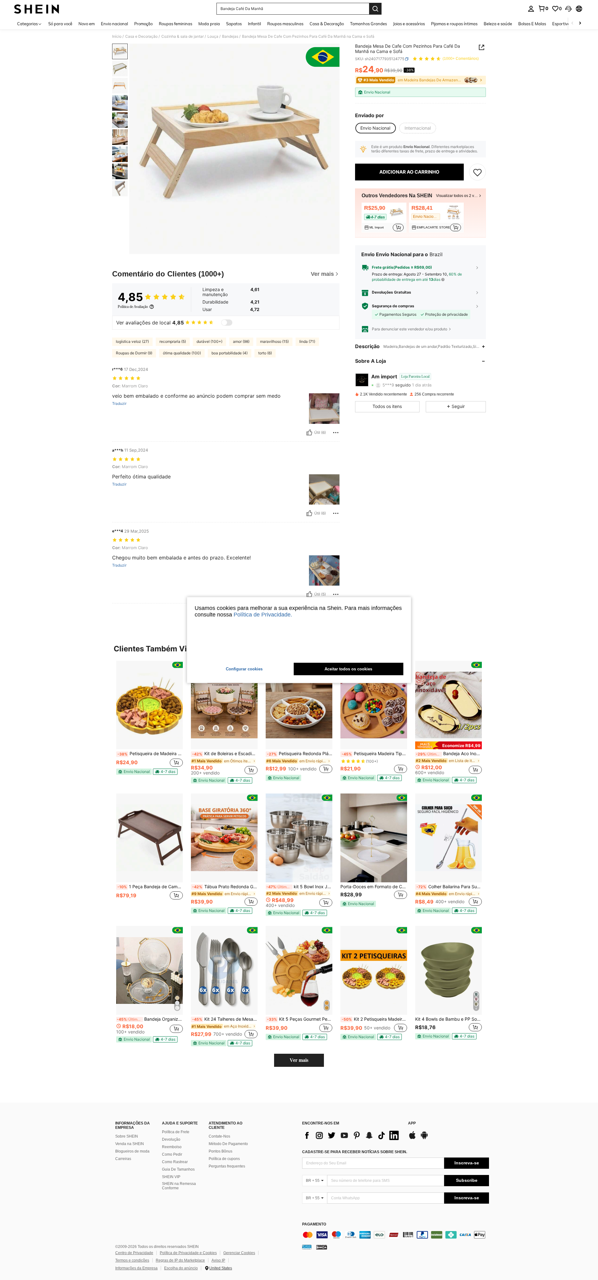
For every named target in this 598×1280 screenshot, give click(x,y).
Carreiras (123, 1159)
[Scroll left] (572, 23)
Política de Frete (175, 1132)
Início (116, 36)
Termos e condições (132, 1260)
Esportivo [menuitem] (561, 23)
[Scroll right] (580, 23)
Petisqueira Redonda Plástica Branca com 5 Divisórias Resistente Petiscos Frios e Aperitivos (299, 753)
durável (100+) (209, 341)
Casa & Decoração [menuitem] (327, 23)
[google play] (424, 1138)
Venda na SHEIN (129, 1144)
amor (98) (241, 341)
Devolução (171, 1139)
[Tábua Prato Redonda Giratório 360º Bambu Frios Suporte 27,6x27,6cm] (224, 837)
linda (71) (307, 341)
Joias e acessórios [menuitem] (409, 23)
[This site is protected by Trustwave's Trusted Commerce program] (306, 1247)
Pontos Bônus (220, 1151)
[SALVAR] (477, 172)
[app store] (412, 1138)
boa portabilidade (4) (229, 353)
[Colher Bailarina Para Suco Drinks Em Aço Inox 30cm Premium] (448, 837)
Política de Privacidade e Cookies (188, 1253)
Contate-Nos (219, 1136)
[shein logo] (36, 8)
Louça (212, 36)
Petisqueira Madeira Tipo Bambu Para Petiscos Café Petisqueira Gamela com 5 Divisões (374, 753)
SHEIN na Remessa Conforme (179, 1186)
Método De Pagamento (228, 1144)
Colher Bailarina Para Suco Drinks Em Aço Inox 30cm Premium (449, 886)
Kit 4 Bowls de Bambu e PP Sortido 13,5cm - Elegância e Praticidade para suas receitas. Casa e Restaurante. (448, 1019)
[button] (568, 8)
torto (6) (265, 353)
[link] (543, 8)
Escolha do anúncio (181, 1268)
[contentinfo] (395, 1235)
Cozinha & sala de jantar (182, 36)
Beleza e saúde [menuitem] (498, 23)
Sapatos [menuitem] (234, 23)
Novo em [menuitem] (86, 23)
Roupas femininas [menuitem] (175, 23)
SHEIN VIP (171, 1177)
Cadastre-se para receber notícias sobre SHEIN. (354, 1152)
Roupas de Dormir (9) (134, 353)
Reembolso (172, 1147)
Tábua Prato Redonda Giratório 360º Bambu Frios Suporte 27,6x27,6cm (225, 886)
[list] (352, 1135)
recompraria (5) (172, 341)
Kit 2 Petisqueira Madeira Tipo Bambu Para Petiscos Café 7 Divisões (374, 1019)
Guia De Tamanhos (178, 1169)
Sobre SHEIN (126, 1136)
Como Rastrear (175, 1162)
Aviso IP (218, 1260)
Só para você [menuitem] (60, 23)
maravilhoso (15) (274, 341)
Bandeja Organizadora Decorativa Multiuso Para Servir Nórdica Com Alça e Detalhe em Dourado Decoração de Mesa (150, 1019)
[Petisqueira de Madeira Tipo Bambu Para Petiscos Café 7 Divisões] (149, 705)
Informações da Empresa (136, 1268)
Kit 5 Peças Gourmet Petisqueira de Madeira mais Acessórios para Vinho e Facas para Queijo (299, 1019)
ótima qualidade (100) (182, 353)
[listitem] (384, 218)
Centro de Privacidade (134, 1253)
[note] (134, 772)
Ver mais (299, 1060)
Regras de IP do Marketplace (180, 1260)
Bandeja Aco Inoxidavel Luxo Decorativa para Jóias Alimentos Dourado (449, 753)
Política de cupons (224, 1159)
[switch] (226, 322)
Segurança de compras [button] (393, 306)
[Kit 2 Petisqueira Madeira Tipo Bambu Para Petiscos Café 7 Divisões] (373, 970)
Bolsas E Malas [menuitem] (532, 23)
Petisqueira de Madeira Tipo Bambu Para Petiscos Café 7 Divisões (150, 753)
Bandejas (230, 36)
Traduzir (119, 403)
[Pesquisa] (375, 9)
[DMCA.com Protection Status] (321, 1247)
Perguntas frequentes (227, 1166)
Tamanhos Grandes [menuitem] (368, 23)
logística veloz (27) (132, 341)
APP (412, 1123)
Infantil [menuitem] (254, 23)
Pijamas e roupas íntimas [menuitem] (454, 23)
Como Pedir (172, 1154)
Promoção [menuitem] (143, 23)
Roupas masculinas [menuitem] (285, 23)
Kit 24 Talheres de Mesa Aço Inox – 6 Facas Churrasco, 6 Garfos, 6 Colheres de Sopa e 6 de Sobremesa (225, 1019)
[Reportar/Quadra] (335, 432)
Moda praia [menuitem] (209, 23)
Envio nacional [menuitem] (114, 23)
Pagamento (314, 1224)
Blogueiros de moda (132, 1151)
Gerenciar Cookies (239, 1253)
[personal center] (531, 8)
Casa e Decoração (141, 36)
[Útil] (309, 432)
